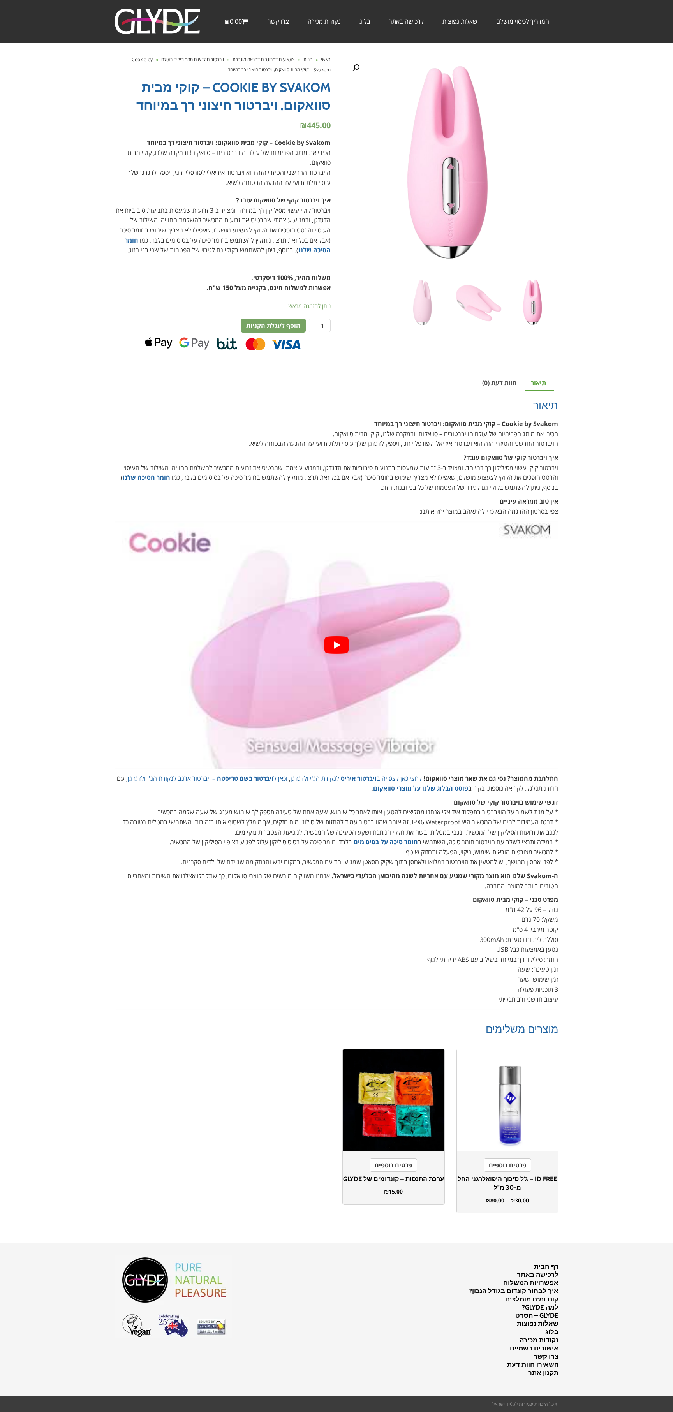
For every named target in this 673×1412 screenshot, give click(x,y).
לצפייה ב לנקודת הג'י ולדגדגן (345, 778)
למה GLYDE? (540, 1307)
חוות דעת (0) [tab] (499, 383)
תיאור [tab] (538, 383)
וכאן (282, 778)
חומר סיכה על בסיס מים (386, 842)
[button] (356, 68)
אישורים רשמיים (534, 1348)
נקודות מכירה (539, 1340)
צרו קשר (546, 1356)
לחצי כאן (411, 778)
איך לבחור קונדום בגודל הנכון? (513, 1291)
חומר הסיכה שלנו (146, 477)
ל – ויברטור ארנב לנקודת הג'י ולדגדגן (202, 778)
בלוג (551, 1332)
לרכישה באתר (537, 1274)
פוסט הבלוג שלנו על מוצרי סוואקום (420, 788)
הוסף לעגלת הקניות (273, 325)
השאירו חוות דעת (532, 1364)
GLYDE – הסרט (536, 1315)
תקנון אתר (543, 1373)
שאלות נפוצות (537, 1323)
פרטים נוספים (507, 1165)
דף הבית (546, 1266)
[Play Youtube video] (336, 645)
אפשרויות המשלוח (530, 1283)
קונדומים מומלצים (531, 1299)
